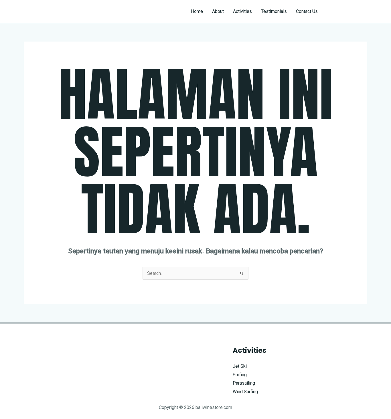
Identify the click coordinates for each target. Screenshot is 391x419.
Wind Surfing (245, 391)
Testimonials (274, 11)
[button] (347, 11)
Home (197, 11)
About (218, 11)
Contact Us (307, 11)
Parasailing (244, 383)
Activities (242, 11)
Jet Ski (240, 366)
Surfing (240, 374)
